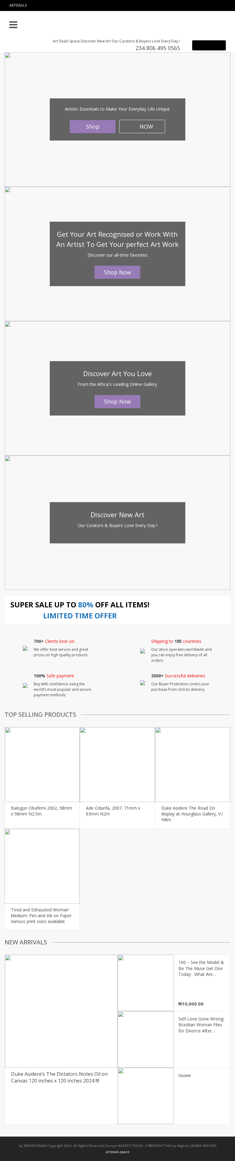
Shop (92, 126)
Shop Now (117, 272)
